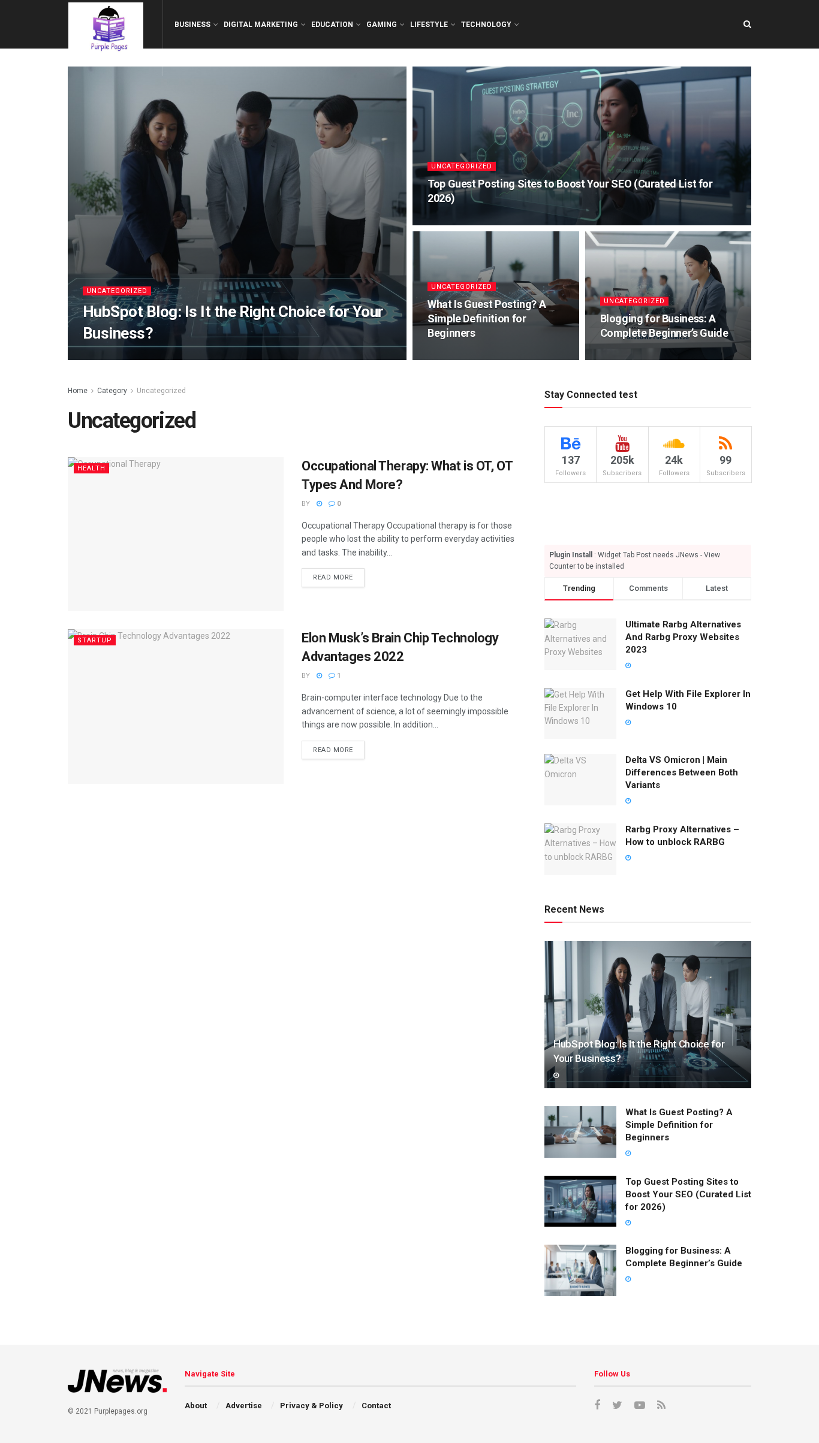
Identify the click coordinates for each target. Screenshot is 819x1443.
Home (78, 391)
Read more (333, 577)
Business (192, 24)
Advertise (243, 1405)
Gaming (381, 24)
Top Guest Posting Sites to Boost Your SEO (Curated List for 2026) (688, 1194)
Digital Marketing (261, 24)
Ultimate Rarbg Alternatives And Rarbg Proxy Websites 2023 (683, 637)
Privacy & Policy (311, 1405)
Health (91, 468)
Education (332, 24)
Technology (486, 24)
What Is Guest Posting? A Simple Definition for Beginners (486, 319)
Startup (94, 640)
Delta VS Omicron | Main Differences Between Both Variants (681, 772)
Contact (376, 1405)
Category (112, 391)
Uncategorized (116, 291)
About (196, 1405)
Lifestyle (429, 24)
